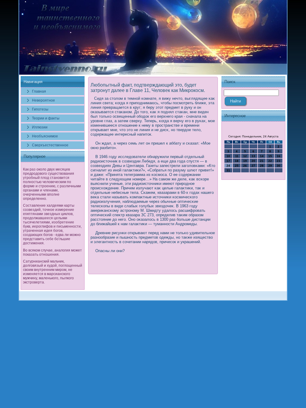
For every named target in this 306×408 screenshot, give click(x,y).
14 (262, 156)
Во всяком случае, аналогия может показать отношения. (52, 252)
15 (270, 156)
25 (236, 165)
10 (228, 156)
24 (228, 165)
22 (270, 160)
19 (245, 160)
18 (236, 160)
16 (278, 156)
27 (253, 165)
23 (278, 160)
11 (236, 156)
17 (228, 160)
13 (253, 156)
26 (245, 165)
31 (228, 170)
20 (253, 160)
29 (270, 165)
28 (262, 165)
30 (278, 165)
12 (245, 156)
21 (262, 160)
